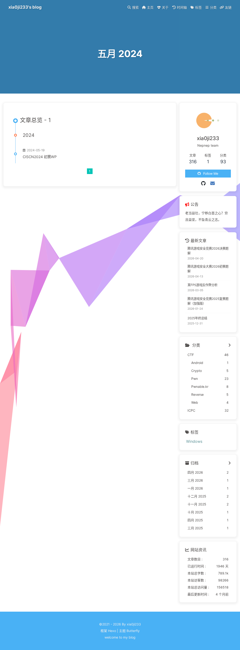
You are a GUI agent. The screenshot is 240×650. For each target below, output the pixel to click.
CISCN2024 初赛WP (40, 157)
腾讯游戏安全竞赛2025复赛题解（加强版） (208, 301)
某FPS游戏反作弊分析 (203, 285)
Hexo (112, 631)
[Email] (212, 183)
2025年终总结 (197, 318)
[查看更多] (229, 345)
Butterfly (133, 631)
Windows (194, 441)
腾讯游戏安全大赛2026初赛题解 (208, 269)
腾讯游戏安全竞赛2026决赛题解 (208, 251)
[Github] (203, 183)
